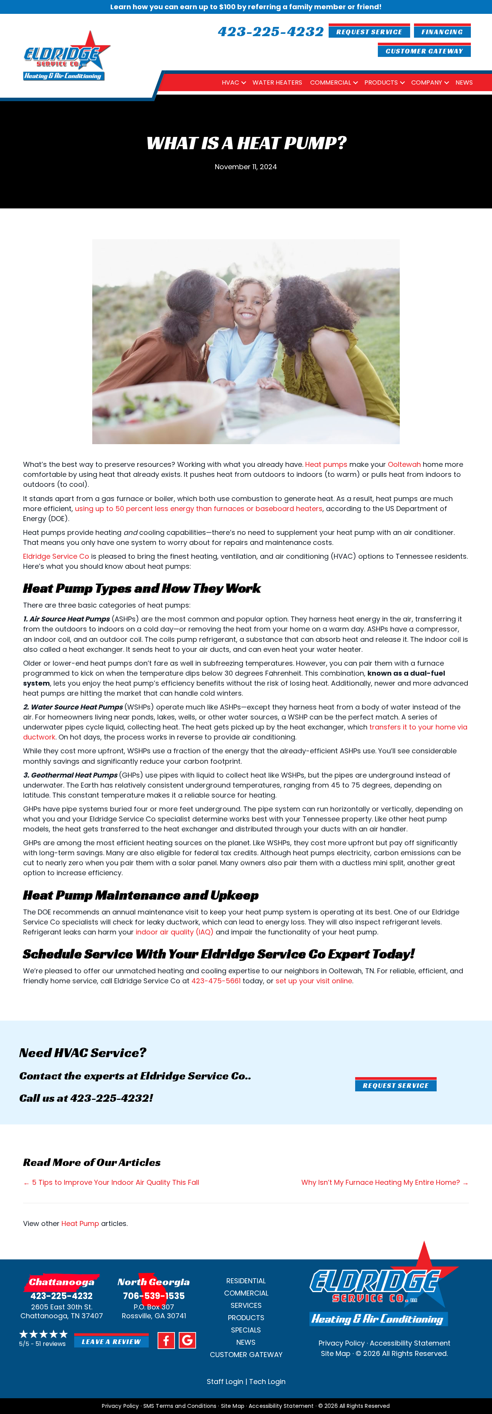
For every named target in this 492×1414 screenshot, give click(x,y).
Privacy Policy (342, 1343)
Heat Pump (80, 1223)
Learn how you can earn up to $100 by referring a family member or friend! (246, 7)
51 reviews (50, 1343)
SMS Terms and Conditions (179, 1406)
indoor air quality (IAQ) (175, 932)
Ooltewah (404, 464)
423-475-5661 (216, 981)
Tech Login (267, 1381)
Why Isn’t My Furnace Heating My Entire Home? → (385, 1182)
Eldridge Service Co (56, 556)
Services (246, 1305)
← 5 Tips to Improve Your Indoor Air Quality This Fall (111, 1182)
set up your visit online (314, 981)
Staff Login (225, 1381)
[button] (243, 82)
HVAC (230, 82)
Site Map (336, 1353)
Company (426, 82)
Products (381, 82)
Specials (246, 1330)
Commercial (330, 82)
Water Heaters (277, 82)
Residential (246, 1281)
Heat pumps (326, 464)
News (464, 82)
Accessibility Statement (410, 1343)
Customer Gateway (246, 1354)
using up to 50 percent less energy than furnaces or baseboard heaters (198, 508)
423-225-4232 (109, 1098)
